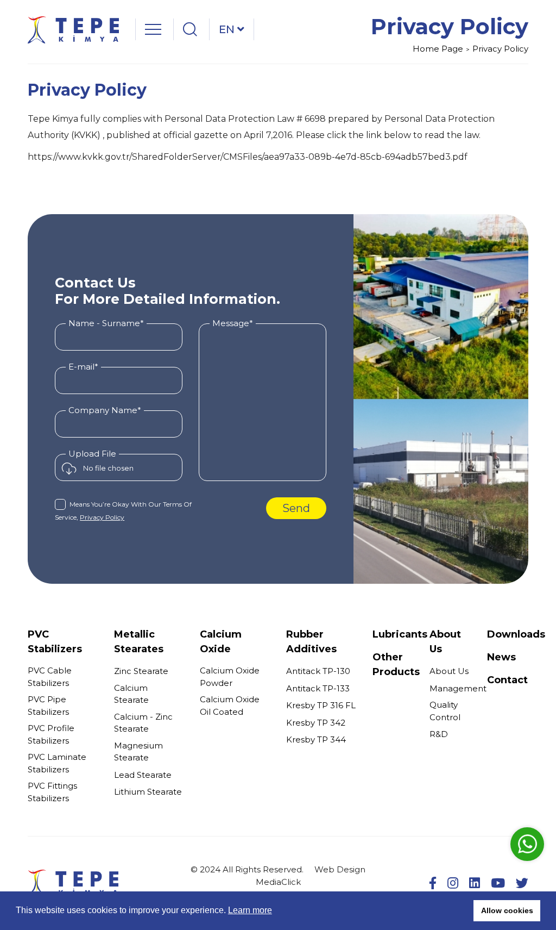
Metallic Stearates (138, 641)
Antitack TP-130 (318, 671)
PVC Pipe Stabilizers (48, 705)
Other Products (396, 664)
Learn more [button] (250, 910)
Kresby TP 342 (315, 722)
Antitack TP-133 (318, 688)
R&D (438, 734)
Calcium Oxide (221, 641)
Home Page (438, 48)
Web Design (339, 869)
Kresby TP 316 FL (321, 705)
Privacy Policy (500, 48)
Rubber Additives (311, 641)
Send (296, 508)
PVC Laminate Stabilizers (57, 763)
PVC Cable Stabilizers (50, 676)
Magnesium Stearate (138, 751)
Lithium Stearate (148, 792)
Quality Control (444, 711)
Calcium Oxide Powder (230, 676)
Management (457, 688)
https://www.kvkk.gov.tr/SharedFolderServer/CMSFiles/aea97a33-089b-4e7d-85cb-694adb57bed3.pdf (247, 157)
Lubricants (399, 634)
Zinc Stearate (141, 671)
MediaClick (278, 882)
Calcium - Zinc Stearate (143, 722)
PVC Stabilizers (55, 641)
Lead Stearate (143, 775)
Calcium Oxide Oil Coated (230, 705)
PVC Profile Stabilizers (51, 734)
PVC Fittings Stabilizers (52, 792)
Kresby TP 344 (316, 739)
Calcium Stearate (131, 694)
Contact (507, 680)
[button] (462, 911)
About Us (449, 671)
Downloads (516, 634)
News (501, 657)
